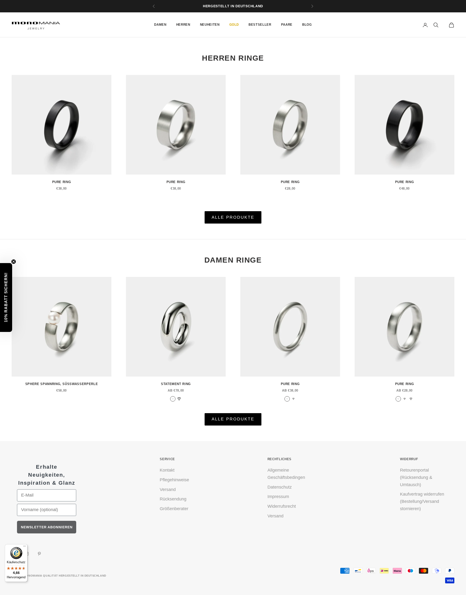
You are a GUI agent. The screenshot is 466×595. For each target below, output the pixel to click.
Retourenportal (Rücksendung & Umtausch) (416, 477)
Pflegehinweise (174, 479)
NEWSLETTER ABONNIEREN (47, 527)
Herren (183, 24)
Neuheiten (210, 24)
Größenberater (174, 508)
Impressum (278, 496)
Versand (168, 489)
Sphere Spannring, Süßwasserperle (61, 384)
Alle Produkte (233, 217)
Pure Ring (61, 182)
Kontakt (167, 470)
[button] (6, 297)
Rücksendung (173, 499)
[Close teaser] (13, 261)
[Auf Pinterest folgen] (39, 553)
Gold (234, 24)
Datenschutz (279, 487)
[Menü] (24, 547)
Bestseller (260, 24)
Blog (307, 24)
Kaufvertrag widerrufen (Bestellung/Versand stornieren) (422, 501)
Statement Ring (176, 384)
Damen (160, 24)
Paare (286, 24)
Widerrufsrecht (281, 506)
